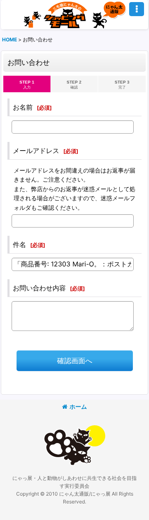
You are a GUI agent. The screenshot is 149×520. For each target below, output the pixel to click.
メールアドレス (36, 150)
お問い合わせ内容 (39, 288)
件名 (19, 244)
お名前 (23, 107)
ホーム (78, 406)
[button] (136, 9)
